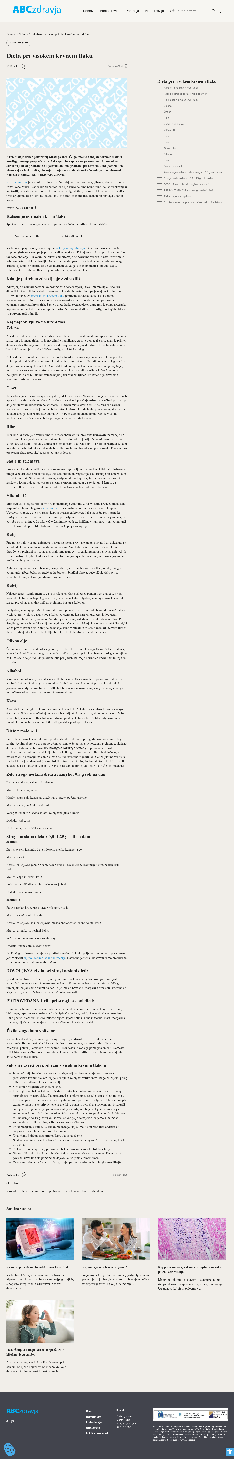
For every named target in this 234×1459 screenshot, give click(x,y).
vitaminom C (51, 508)
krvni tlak (38, 1191)
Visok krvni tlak (16, 182)
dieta (24, 1191)
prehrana (54, 1191)
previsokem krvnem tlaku (47, 295)
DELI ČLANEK (12, 66)
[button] (230, 1452)
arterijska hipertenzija (70, 248)
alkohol (11, 1191)
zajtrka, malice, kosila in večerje (45, 958)
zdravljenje (98, 1191)
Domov (11, 34)
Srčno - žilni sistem (31, 34)
